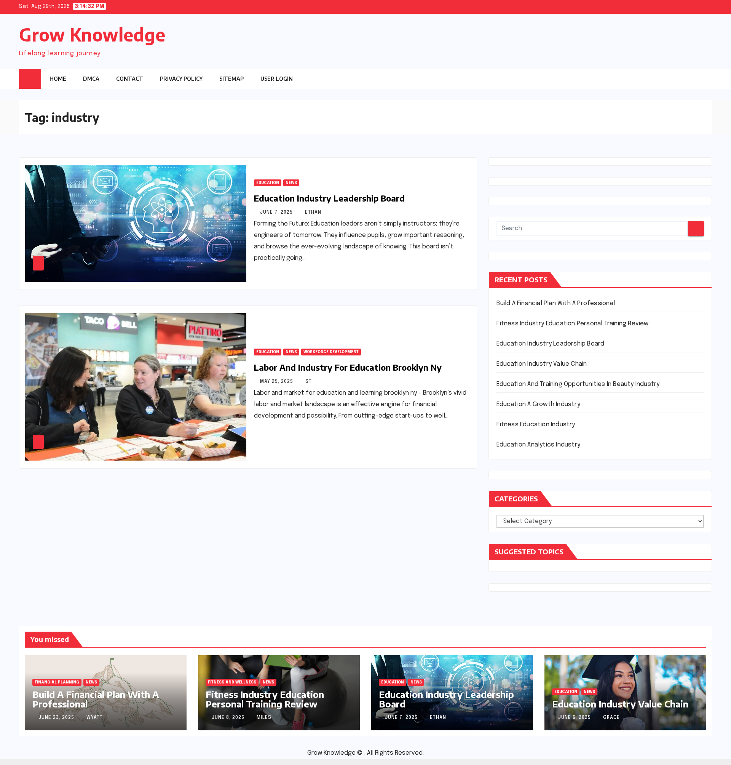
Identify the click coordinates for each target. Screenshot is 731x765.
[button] (691, 78)
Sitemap (231, 78)
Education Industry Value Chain (541, 364)
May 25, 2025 (277, 381)
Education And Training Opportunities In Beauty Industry (577, 384)
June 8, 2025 (229, 717)
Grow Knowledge (92, 34)
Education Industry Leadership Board (329, 198)
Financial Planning (57, 682)
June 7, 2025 (277, 212)
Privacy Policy (181, 78)
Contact (129, 78)
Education (267, 183)
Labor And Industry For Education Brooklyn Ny (348, 367)
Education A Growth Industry (538, 404)
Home (57, 78)
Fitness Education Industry (535, 424)
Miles (264, 717)
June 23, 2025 (57, 717)
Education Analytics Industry (538, 445)
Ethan (313, 212)
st (308, 381)
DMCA (91, 78)
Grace (611, 717)
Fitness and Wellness (232, 682)
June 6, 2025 (575, 717)
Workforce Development (331, 352)
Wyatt (94, 717)
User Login (276, 78)
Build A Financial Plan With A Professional (555, 303)
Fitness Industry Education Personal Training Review (572, 323)
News (291, 183)
